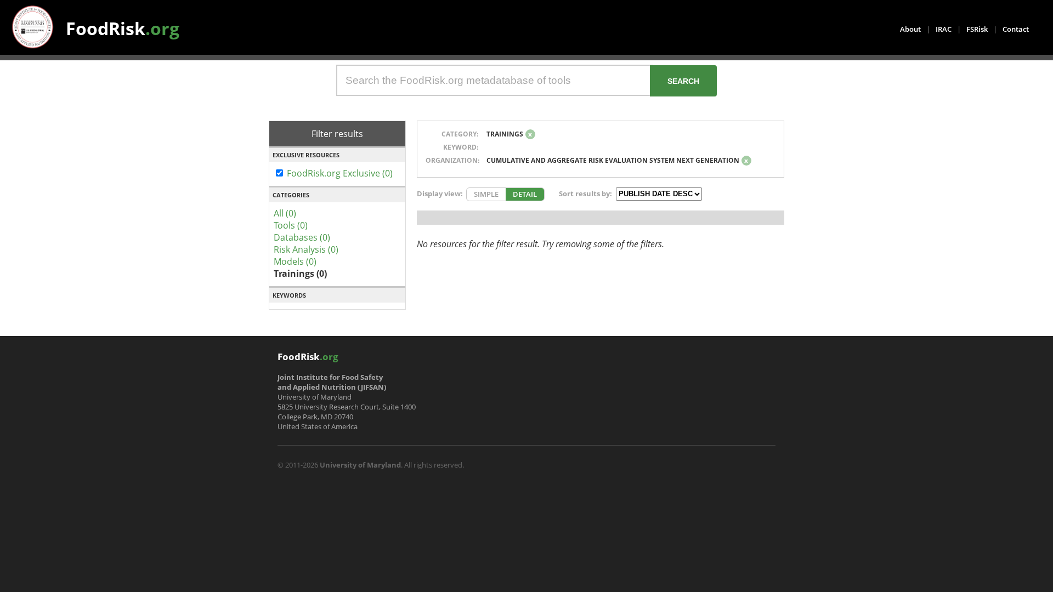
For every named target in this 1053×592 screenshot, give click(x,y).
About (910, 29)
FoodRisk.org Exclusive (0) (340, 173)
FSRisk (977, 29)
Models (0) (295, 261)
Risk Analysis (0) (306, 249)
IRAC (944, 29)
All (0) (285, 213)
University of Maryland (360, 465)
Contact (1016, 29)
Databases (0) (302, 237)
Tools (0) (291, 225)
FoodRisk (122, 28)
